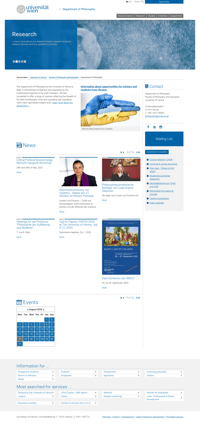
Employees (66, 375)
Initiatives (162, 16)
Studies (151, 16)
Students (65, 371)
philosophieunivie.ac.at (157, 116)
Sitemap (106, 416)
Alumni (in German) (27, 375)
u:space (21, 396)
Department (176, 16)
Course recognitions (159, 198)
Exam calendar (157, 203)
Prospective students (28, 371)
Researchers (110, 371)
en (130, 1)
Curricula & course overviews (163, 164)
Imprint (116, 416)
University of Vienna (38, 77)
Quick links (164, 1)
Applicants (109, 375)
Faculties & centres (27, 403)
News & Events (125, 16)
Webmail (108, 392)
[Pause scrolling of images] (25, 61)
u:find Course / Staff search (74, 392)
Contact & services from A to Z (75, 403)
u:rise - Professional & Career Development (160, 398)
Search (138, 1)
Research (140, 16)
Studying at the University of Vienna (35, 392)
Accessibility (128, 416)
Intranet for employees (157, 392)
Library (64, 396)
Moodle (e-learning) (113, 396)
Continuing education (157, 371)
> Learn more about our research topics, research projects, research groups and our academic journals (41, 43)
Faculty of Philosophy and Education (64, 77)
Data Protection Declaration (150, 416)
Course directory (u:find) (161, 159)
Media (21, 379)
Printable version (174, 416)
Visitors (150, 375)
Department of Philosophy (79, 9)
